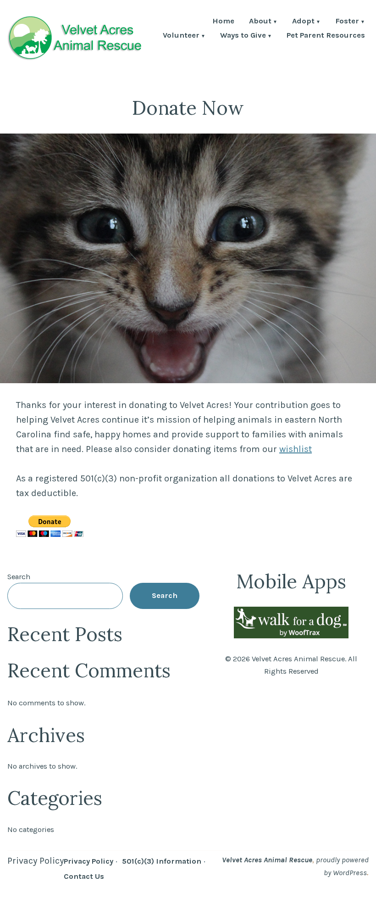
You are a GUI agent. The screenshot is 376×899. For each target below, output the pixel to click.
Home (223, 21)
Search (18, 576)
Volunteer (181, 36)
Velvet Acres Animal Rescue (267, 859)
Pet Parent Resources (326, 36)
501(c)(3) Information (161, 861)
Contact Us (84, 876)
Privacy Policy (35, 860)
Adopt (303, 21)
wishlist (295, 449)
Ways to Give (243, 36)
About (260, 21)
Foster (347, 21)
